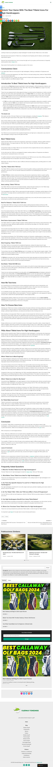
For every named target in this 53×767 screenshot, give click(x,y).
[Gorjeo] (4, 21)
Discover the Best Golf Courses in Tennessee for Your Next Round (13, 522)
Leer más (5, 614)
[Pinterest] (10, 21)
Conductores (26, 729)
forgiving (40, 116)
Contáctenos (26, 755)
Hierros (26, 731)
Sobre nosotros (26, 757)
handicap (33, 345)
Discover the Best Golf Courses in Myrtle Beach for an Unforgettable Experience (40, 522)
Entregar (27, 639)
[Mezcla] (14, 21)
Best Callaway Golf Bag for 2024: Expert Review (15, 611)
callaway (5, 683)
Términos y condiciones (26, 751)
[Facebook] (1, 7)
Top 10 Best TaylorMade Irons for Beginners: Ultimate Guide (17, 624)
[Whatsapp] (16, 21)
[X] (26, 765)
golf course (5, 194)
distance (3, 73)
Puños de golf (26, 736)
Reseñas (3, 7)
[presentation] (13, 542)
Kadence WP (39, 762)
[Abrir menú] (51, 2)
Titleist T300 (29, 471)
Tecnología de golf (26, 742)
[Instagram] (29, 765)
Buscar (47, 567)
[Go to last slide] (3, 547)
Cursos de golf (26, 746)
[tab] (24, 560)
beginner (32, 456)
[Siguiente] (50, 547)
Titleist (13, 61)
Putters (26, 733)
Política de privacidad (26, 753)
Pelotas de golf (26, 735)
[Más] (18, 21)
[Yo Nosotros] (12, 21)
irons (3, 516)
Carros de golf (26, 740)
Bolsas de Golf (26, 738)
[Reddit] (6, 21)
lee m (3, 15)
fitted (11, 511)
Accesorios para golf (26, 744)
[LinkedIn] (8, 21)
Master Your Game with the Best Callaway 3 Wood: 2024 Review (19, 617)
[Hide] (0, 25)
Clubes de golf (26, 727)
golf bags (8, 683)
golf (40, 427)
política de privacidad (23, 574)
